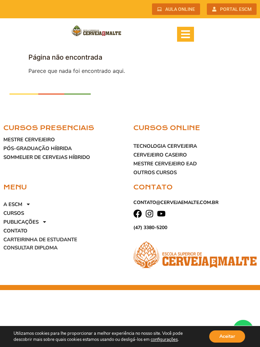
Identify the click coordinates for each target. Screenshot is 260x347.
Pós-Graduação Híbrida (37, 148)
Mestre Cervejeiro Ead (165, 163)
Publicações (21, 222)
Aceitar (227, 336)
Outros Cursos (155, 172)
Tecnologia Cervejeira (165, 146)
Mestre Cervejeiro (29, 139)
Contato (15, 230)
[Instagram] (149, 214)
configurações (164, 339)
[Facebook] (138, 214)
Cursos (13, 213)
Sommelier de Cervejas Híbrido (46, 157)
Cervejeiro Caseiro (160, 154)
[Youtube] (161, 214)
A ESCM (12, 204)
